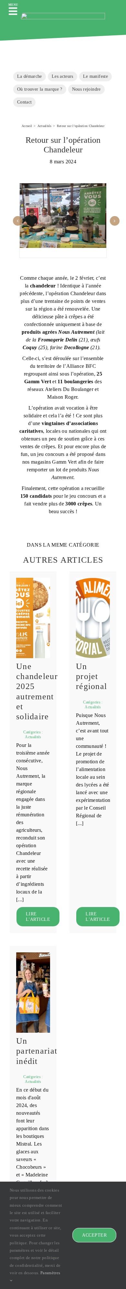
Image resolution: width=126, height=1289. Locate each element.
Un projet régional (91, 676)
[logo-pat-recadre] (93, 579)
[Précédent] (18, 221)
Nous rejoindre (86, 89)
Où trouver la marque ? (39, 89)
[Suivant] (115, 221)
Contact (24, 101)
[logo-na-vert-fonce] (63, 15)
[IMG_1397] (33, 954)
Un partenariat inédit (36, 1051)
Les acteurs (62, 76)
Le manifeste (95, 76)
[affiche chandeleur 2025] (33, 579)
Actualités (33, 737)
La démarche (29, 76)
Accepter (94, 1235)
